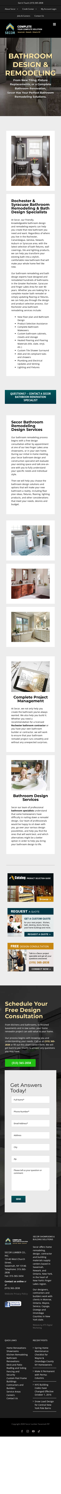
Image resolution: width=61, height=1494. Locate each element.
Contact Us (12, 1398)
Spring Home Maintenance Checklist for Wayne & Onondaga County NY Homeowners (44, 1356)
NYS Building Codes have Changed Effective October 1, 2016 (44, 1389)
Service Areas (14, 1391)
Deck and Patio (14, 1364)
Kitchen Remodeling (17, 1354)
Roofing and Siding (16, 1368)
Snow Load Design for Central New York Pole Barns (44, 1405)
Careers (11, 1395)
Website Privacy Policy (16, 1293)
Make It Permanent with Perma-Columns (45, 1374)
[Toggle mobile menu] (54, 24)
